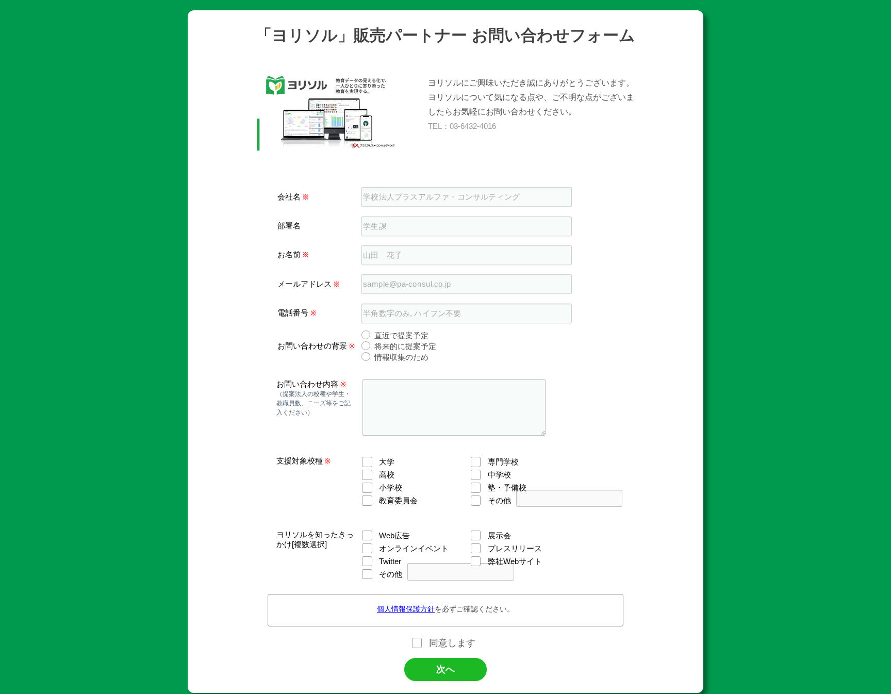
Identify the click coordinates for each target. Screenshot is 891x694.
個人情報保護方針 (406, 609)
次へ (445, 669)
